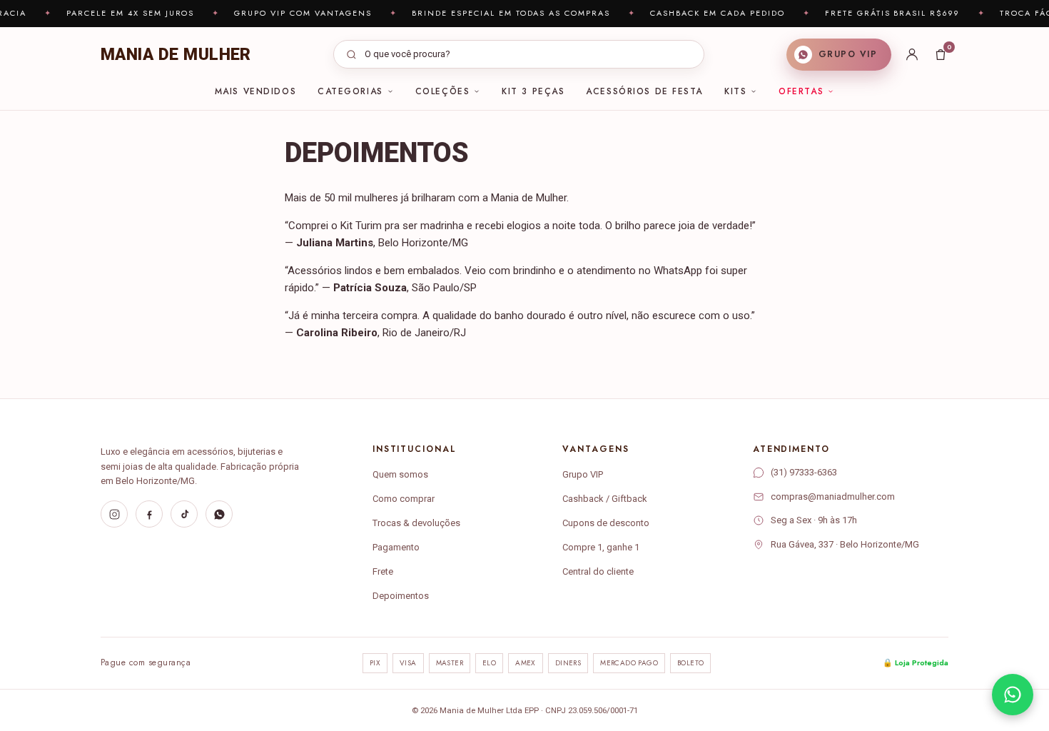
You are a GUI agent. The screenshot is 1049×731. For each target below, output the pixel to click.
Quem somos (400, 474)
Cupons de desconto (605, 523)
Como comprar (404, 498)
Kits (735, 91)
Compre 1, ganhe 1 (600, 547)
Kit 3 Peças (533, 91)
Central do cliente (598, 571)
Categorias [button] (350, 91)
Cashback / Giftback (604, 498)
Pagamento (396, 547)
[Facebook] (149, 514)
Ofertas (801, 91)
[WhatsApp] (219, 514)
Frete (383, 571)
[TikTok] (184, 514)
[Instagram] (114, 514)
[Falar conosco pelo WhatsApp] (1012, 694)
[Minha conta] (912, 54)
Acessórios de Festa (644, 91)
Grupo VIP (582, 474)
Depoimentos (401, 595)
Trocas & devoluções (416, 523)
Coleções (442, 91)
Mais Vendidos (255, 91)
